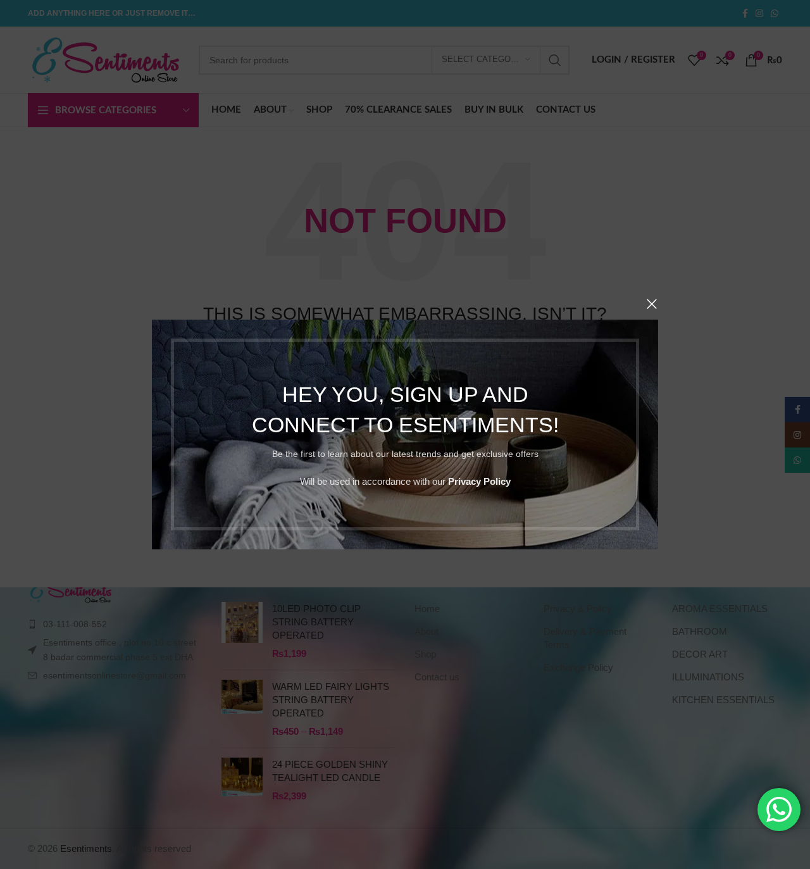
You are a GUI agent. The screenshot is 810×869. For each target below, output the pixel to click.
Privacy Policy (479, 481)
